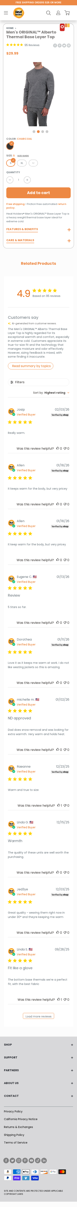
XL (22, 163)
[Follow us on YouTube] (31, 1160)
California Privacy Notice (21, 1119)
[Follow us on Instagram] (19, 1160)
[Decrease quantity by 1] (9, 179)
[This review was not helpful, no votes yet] (65, 448)
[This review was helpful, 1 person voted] (58, 805)
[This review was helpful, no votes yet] (57, 448)
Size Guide (23, 155)
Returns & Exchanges (18, 1127)
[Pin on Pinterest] (60, 45)
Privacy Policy (13, 1111)
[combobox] (51, 393)
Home (10, 28)
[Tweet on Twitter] (64, 45)
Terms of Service (15, 1143)
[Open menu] (6, 12)
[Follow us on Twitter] (12, 1160)
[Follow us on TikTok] (37, 1160)
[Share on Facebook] (55, 45)
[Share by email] (69, 45)
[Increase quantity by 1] (27, 179)
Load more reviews (39, 1016)
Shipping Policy (14, 1135)
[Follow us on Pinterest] (25, 1160)
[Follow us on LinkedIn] (44, 1160)
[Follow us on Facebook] (6, 1160)
